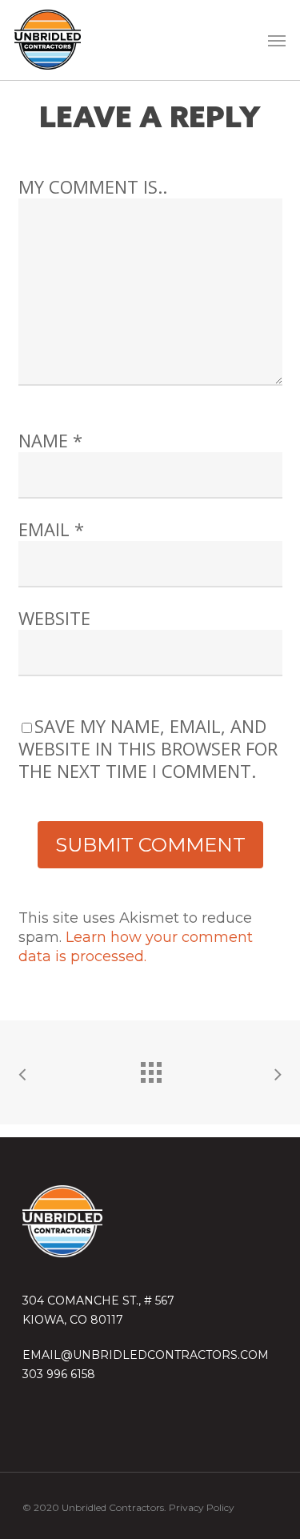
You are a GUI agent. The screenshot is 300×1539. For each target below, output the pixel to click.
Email (51, 529)
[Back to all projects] (150, 1068)
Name (50, 440)
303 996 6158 (58, 1374)
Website (54, 618)
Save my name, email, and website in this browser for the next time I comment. (148, 748)
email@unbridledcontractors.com (145, 1355)
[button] (277, 40)
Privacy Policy (201, 1507)
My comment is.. (92, 186)
